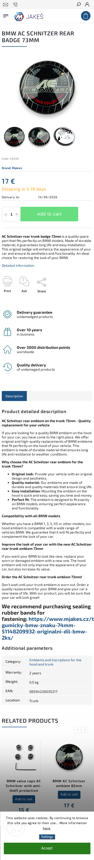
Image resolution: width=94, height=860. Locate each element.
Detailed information (18, 265)
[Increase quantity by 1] (17, 214)
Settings (47, 837)
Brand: (12, 168)
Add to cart (49, 214)
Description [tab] (14, 396)
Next (85, 730)
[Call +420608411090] (16, 4)
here (46, 828)
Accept (47, 848)
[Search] (78, 5)
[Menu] (6, 15)
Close (80, 300)
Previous (78, 730)
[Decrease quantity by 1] (5, 214)
